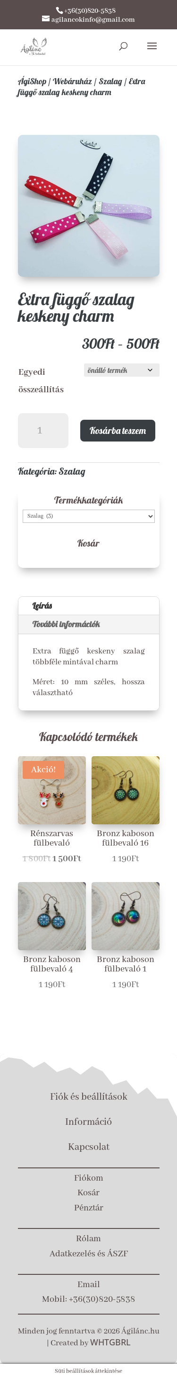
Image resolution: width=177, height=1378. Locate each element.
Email (88, 1284)
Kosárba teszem (118, 430)
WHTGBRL (110, 1342)
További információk (66, 623)
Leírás (42, 605)
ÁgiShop (32, 81)
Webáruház (72, 81)
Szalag (110, 81)
